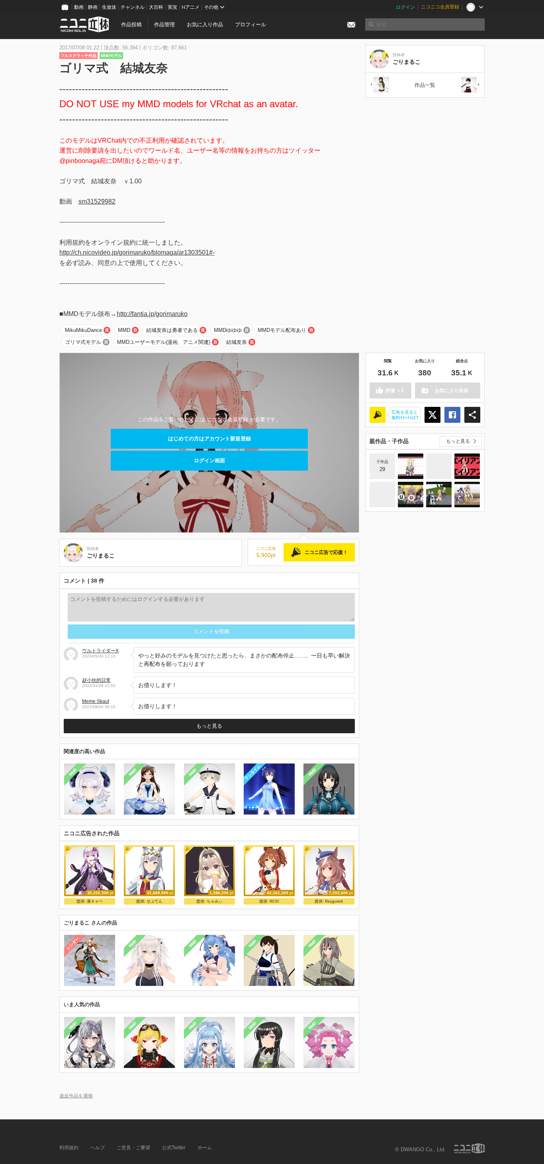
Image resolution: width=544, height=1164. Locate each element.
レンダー (73, 943)
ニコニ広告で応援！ (326, 552)
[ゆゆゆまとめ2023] (410, 466)
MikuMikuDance (83, 330)
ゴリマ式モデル (83, 342)
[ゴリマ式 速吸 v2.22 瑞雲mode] (379, 85)
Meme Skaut (95, 701)
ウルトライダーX (100, 651)
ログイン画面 (209, 460)
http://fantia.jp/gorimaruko (152, 313)
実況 (172, 7)
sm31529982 (96, 201)
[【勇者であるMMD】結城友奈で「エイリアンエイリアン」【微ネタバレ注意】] (467, 466)
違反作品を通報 (76, 1095)
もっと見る (209, 726)
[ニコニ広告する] (377, 415)
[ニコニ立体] (469, 1148)
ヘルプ (97, 1147)
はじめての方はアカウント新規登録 (209, 439)
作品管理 (164, 24)
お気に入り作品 (205, 24)
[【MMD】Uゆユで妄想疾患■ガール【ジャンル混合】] (410, 494)
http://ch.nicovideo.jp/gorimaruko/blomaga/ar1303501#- (137, 252)
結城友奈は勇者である (172, 330)
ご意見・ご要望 (133, 1147)
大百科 (156, 7)
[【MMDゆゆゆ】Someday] (439, 494)
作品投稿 (131, 24)
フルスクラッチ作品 (78, 55)
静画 (93, 7)
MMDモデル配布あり (282, 330)
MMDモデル (111, 55)
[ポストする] (432, 415)
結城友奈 (236, 342)
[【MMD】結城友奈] (382, 494)
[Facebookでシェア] (452, 415)
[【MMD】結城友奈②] (439, 466)
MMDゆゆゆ (228, 330)
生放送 (109, 7)
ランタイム (252, 772)
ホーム (205, 1147)
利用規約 (68, 1147)
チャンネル (133, 7)
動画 (79, 7)
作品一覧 (425, 85)
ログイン (405, 7)
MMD (124, 330)
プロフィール (250, 24)
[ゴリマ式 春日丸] (470, 85)
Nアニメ (191, 7)
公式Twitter (174, 1147)
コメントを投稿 (211, 631)
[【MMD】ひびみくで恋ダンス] (467, 494)
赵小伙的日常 (96, 680)
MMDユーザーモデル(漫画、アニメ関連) (163, 342)
